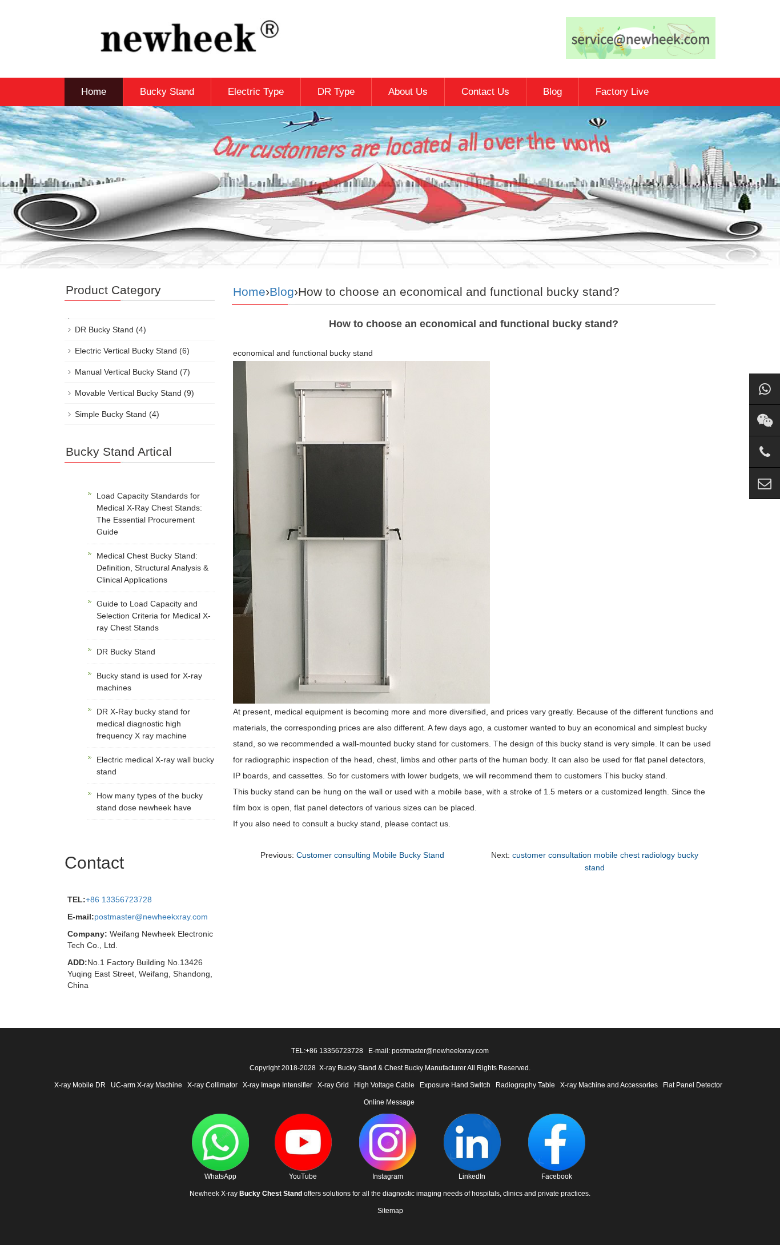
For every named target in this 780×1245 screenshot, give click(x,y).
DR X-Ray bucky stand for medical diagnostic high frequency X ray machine (143, 723)
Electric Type (256, 91)
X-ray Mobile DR (80, 1085)
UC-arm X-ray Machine (146, 1085)
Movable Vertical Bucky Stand (128, 392)
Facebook (556, 1176)
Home (93, 91)
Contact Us (485, 91)
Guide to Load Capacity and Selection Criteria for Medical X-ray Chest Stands (154, 615)
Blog (552, 91)
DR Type (336, 91)
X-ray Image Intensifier (277, 1085)
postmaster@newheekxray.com (151, 916)
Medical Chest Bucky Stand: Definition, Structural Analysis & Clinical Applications (152, 567)
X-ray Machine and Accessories (609, 1085)
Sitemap (390, 1211)
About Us (408, 91)
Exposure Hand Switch (455, 1085)
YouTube (303, 1176)
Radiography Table (525, 1085)
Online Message (389, 1102)
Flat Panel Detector (692, 1085)
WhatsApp (220, 1176)
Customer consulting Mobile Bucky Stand (370, 855)
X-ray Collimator (212, 1085)
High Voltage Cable (384, 1085)
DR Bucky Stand (104, 329)
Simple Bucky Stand (111, 414)
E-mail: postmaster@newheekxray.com (428, 1051)
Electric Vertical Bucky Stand (126, 350)
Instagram (387, 1176)
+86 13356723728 (119, 899)
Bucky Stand (167, 91)
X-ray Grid (333, 1085)
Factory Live (622, 91)
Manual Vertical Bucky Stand (126, 371)
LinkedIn (472, 1176)
